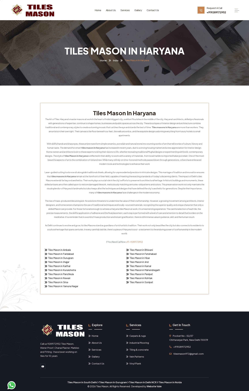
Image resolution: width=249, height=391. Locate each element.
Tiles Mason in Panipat (141, 274)
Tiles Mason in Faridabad (61, 253)
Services (125, 10)
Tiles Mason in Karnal (140, 265)
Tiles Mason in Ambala (59, 249)
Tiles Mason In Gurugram (113, 382)
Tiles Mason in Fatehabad (143, 253)
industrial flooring (139, 342)
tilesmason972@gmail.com (188, 353)
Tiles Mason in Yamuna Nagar (63, 286)
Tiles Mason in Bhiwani (141, 249)
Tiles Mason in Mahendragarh (145, 270)
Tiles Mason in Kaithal (59, 265)
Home (98, 10)
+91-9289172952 (134, 242)
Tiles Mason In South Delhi (82, 382)
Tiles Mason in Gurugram (60, 257)
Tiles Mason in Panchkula (61, 274)
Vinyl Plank (135, 363)
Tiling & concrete (139, 349)
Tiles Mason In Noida (170, 382)
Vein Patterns (136, 356)
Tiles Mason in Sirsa (58, 282)
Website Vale (154, 386)
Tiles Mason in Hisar (140, 257)
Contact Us (153, 10)
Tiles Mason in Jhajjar (58, 261)
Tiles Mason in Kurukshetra (62, 270)
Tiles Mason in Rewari (59, 278)
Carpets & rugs (137, 335)
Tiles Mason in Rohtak (141, 278)
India (115, 60)
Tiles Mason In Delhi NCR (143, 382)
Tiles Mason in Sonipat (141, 282)
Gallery (138, 10)
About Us (111, 10)
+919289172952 (216, 12)
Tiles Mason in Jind (139, 261)
